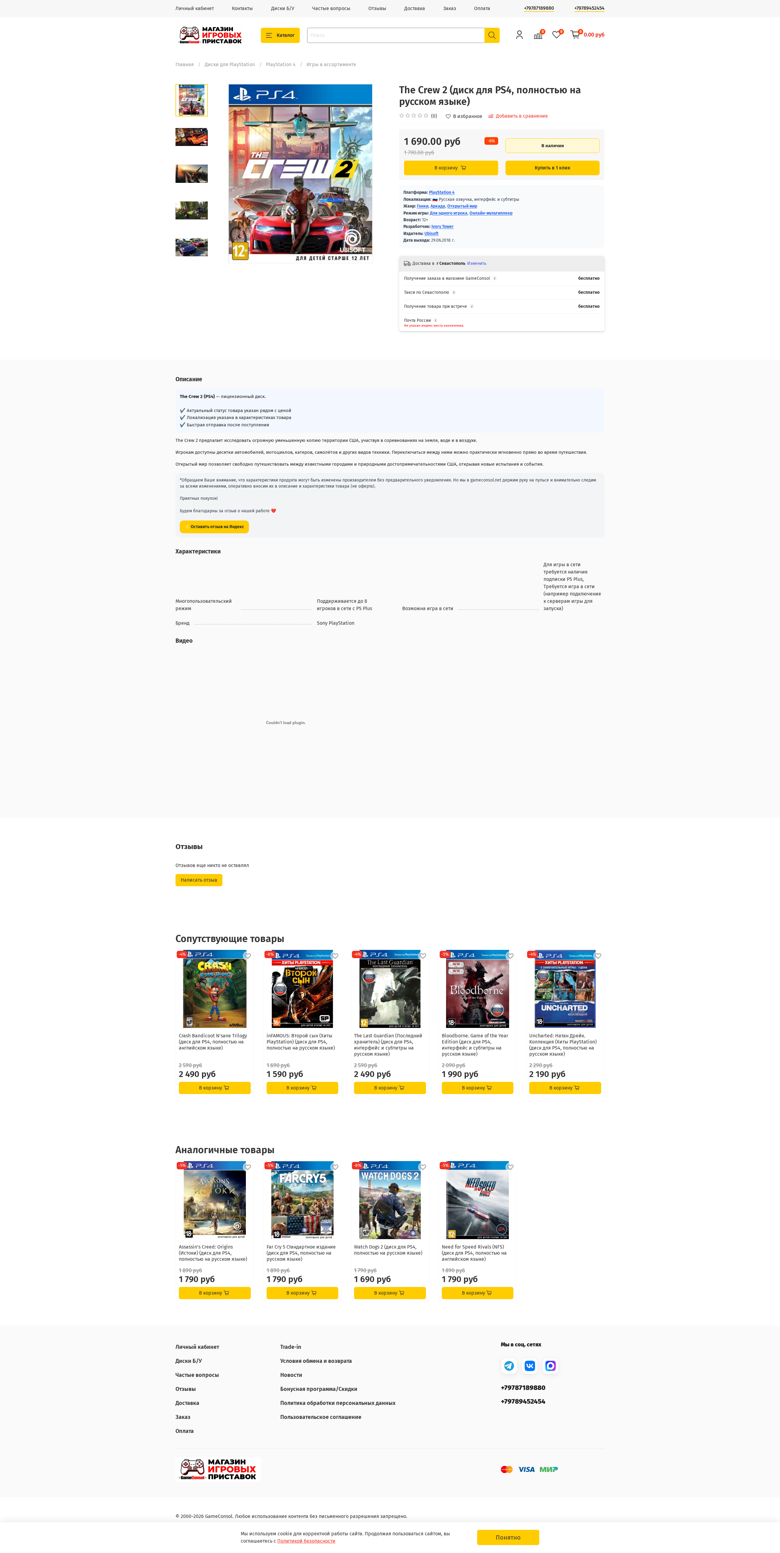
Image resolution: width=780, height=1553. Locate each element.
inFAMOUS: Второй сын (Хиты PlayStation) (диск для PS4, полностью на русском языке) (301, 1041)
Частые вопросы (331, 8)
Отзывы (377, 8)
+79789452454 (589, 8)
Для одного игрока (448, 213)
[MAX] (550, 1366)
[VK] (530, 1366)
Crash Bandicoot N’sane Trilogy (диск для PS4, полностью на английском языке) (213, 1041)
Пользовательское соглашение (320, 1417)
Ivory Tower (442, 226)
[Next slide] (191, 255)
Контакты (242, 8)
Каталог (286, 35)
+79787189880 (539, 8)
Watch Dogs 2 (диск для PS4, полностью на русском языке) (388, 1250)
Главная (185, 64)
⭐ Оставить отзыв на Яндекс (214, 526)
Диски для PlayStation (230, 64)
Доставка (414, 8)
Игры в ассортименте (331, 64)
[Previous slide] (223, 173)
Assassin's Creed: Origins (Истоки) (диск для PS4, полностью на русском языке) (213, 1253)
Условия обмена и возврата (316, 1361)
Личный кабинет (195, 8)
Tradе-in (290, 1347)
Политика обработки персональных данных (337, 1403)
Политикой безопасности (306, 1541)
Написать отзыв (199, 880)
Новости (291, 1375)
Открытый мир (462, 206)
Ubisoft (431, 233)
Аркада (438, 206)
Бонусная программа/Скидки (318, 1389)
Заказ (449, 8)
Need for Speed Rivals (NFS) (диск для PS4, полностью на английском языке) (474, 1253)
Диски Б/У (282, 8)
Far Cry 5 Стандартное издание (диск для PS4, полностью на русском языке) (301, 1253)
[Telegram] (509, 1366)
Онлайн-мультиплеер (491, 213)
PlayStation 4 (281, 64)
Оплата (482, 8)
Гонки (422, 206)
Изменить (476, 263)
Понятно (508, 1537)
